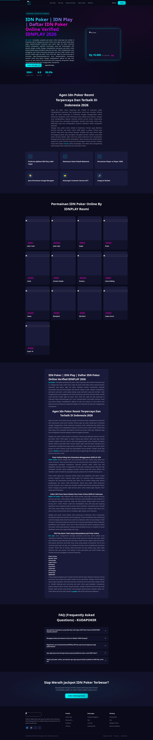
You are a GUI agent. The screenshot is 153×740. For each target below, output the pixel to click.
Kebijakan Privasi (114, 723)
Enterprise (68, 723)
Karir (110, 720)
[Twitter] (35, 727)
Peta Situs (116, 736)
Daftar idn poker (54, 496)
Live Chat (89, 723)
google (74, 591)
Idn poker (29, 40)
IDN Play (60, 3)
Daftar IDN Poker (70, 3)
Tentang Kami (113, 717)
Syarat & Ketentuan (114, 726)
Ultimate (68, 726)
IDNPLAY (90, 3)
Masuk (114, 3)
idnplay (66, 144)
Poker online (53, 460)
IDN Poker (53, 3)
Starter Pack (69, 717)
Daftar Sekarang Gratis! (76, 696)
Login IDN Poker (49, 65)
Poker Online (81, 3)
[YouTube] (39, 727)
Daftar (122, 3)
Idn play (52, 536)
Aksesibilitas (124, 736)
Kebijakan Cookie (107, 736)
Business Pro (69, 720)
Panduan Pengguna (92, 717)
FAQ (88, 720)
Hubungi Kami (91, 726)
